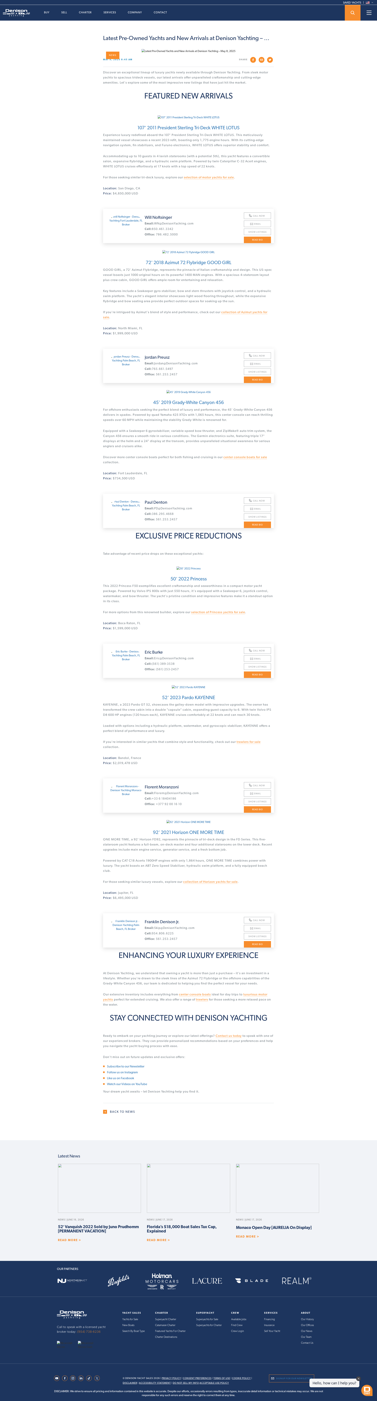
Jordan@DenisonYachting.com (171, 363)
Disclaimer (130, 1383)
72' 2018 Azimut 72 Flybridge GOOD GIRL (188, 262)
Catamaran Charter (165, 1325)
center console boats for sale (245, 457)
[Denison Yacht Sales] (72, 1314)
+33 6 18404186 (160, 798)
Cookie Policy (241, 1378)
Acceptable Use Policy (214, 1383)
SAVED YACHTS (352, 2)
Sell (64, 12)
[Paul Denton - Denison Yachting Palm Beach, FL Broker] (126, 505)
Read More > (69, 1240)
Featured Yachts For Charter (170, 1331)
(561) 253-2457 (162, 669)
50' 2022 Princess (188, 579)
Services (109, 12)
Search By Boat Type (133, 1331)
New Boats (128, 1325)
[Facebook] (65, 1377)
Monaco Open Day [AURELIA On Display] (274, 1227)
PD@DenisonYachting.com (168, 508)
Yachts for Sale (130, 1319)
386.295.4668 (159, 513)
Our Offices (307, 1325)
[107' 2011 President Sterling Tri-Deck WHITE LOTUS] (188, 117)
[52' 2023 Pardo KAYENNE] (188, 687)
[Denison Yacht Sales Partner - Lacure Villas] (211, 1281)
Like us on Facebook (120, 1078)
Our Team (306, 1336)
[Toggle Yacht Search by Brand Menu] (353, 13)
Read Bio (257, 240)
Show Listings (257, 232)
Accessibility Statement (155, 1383)
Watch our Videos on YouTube (127, 1084)
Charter (85, 12)
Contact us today (229, 1036)
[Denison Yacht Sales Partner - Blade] (255, 1280)
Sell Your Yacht (272, 1331)
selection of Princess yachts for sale (218, 612)
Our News (306, 1331)
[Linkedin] (81, 1377)
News (112, 55)
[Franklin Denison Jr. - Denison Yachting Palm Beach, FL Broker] (126, 925)
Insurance (269, 1325)
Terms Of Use (221, 1378)
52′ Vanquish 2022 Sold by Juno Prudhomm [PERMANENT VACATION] (98, 1229)
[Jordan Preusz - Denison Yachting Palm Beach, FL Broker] (126, 360)
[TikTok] (89, 1377)
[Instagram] (73, 1377)
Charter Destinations (166, 1336)
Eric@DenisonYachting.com (169, 658)
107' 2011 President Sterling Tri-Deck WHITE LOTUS (188, 127)
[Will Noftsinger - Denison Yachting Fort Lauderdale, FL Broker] (126, 220)
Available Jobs (238, 1319)
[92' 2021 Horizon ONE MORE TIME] (188, 822)
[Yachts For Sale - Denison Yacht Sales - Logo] (15, 13)
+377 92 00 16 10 (163, 804)
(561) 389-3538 (160, 663)
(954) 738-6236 (89, 1332)
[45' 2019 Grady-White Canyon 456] (188, 392)
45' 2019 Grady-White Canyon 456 (188, 402)
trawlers (202, 999)
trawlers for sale (249, 742)
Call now (259, 216)
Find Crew (236, 1325)
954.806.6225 (159, 933)
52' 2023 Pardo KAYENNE (188, 697)
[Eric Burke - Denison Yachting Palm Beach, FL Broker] (126, 655)
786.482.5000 (161, 234)
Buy (46, 12)
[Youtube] (56, 1377)
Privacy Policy (171, 1378)
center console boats (195, 994)
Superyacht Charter (165, 1319)
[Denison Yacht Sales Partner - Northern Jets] (76, 1281)
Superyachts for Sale (207, 1319)
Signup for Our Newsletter (294, 1378)
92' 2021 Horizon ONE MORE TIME (188, 832)
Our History (307, 1319)
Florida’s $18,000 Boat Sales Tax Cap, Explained (182, 1229)
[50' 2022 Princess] (188, 568)
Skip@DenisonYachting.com (170, 927)
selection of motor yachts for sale (209, 177)
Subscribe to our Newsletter (125, 1066)
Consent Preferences (197, 1378)
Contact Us (307, 1342)
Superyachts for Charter (209, 1325)
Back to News (122, 1112)
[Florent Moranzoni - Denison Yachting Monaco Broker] (126, 790)
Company (135, 12)
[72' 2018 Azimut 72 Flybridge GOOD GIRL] (188, 252)
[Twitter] (97, 1377)
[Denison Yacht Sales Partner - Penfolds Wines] (121, 1281)
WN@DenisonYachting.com (169, 223)
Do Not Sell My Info (186, 1383)
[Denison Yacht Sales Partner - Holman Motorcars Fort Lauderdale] (166, 1281)
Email (257, 224)
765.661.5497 (159, 368)
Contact (160, 12)
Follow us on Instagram (122, 1072)
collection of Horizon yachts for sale (210, 882)
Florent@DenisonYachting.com (172, 793)
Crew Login (237, 1331)
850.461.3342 (159, 229)
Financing (269, 1319)
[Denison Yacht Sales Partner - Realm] (300, 1280)
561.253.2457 (161, 374)
